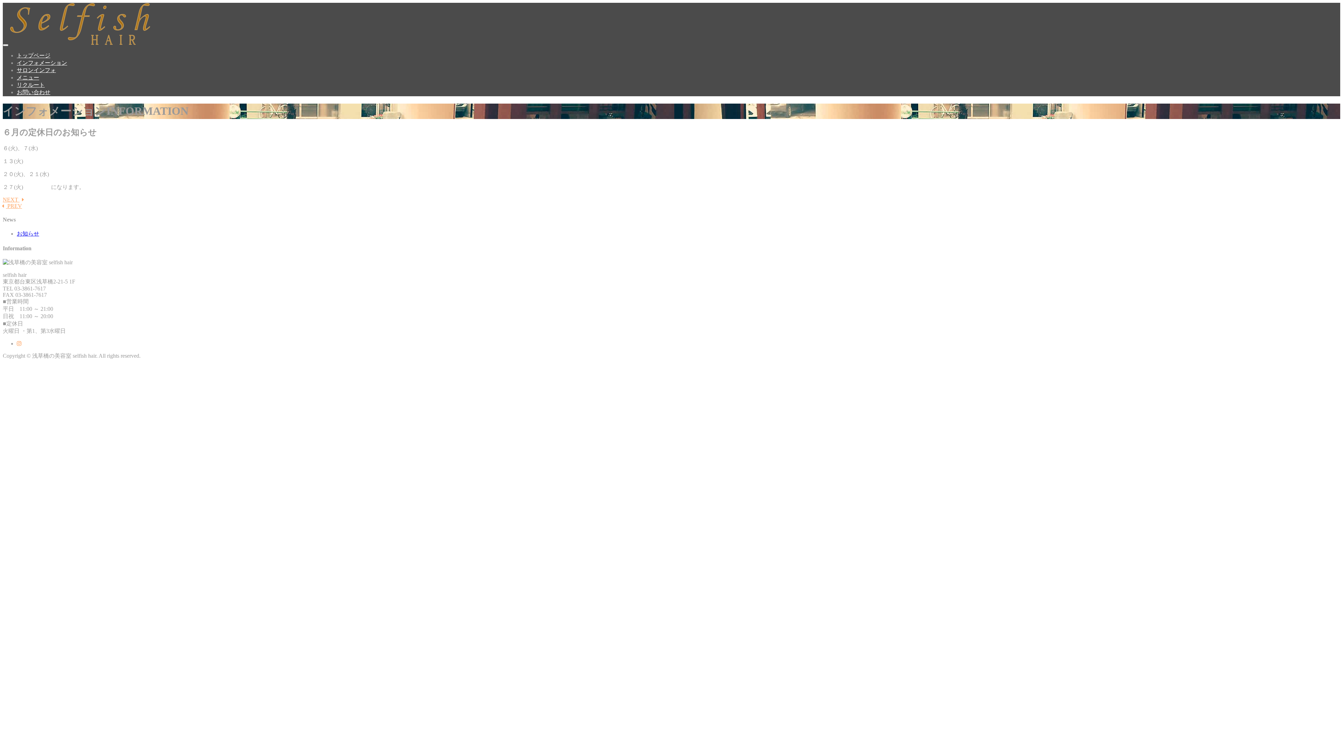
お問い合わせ (33, 92)
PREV (14, 206)
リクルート (31, 85)
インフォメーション (42, 63)
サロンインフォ (36, 70)
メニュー (28, 77)
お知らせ (28, 234)
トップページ (33, 55)
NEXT (11, 200)
